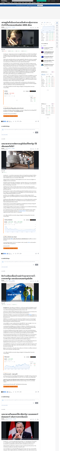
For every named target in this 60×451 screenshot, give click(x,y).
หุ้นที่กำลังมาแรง (43, 103)
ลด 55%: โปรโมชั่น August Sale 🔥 (41, 0)
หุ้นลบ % (51, 74)
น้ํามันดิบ (30, 314)
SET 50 (42, 33)
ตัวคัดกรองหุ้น (34, 2)
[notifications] (56, 0)
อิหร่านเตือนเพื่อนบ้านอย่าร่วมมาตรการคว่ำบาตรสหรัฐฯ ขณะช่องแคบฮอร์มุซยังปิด (49, 64)
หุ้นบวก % (47, 74)
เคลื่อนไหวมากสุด (43, 74)
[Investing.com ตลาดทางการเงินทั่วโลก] (4, 0)
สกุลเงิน (42, 22)
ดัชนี (44, 22)
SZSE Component (43, 37)
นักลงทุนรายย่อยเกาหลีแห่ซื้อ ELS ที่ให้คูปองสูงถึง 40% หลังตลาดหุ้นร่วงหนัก (49, 60)
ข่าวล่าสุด (3, 3)
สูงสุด (14, 224)
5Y (12, 224)
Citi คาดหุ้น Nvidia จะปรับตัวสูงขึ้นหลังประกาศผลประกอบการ (48, 48)
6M (9, 224)
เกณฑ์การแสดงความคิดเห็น (4, 134)
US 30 (42, 36)
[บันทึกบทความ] (33, 27)
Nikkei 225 (42, 40)
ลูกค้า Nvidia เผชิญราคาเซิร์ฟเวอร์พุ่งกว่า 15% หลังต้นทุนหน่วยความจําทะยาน (49, 56)
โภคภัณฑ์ (47, 22)
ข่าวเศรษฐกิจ (13, 148)
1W (6, 224)
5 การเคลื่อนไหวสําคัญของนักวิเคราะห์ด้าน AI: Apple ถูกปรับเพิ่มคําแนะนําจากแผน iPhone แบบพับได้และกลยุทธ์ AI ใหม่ (49, 52)
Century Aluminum (22, 210)
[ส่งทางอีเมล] (18, 121)
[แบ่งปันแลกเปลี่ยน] (30, 27)
